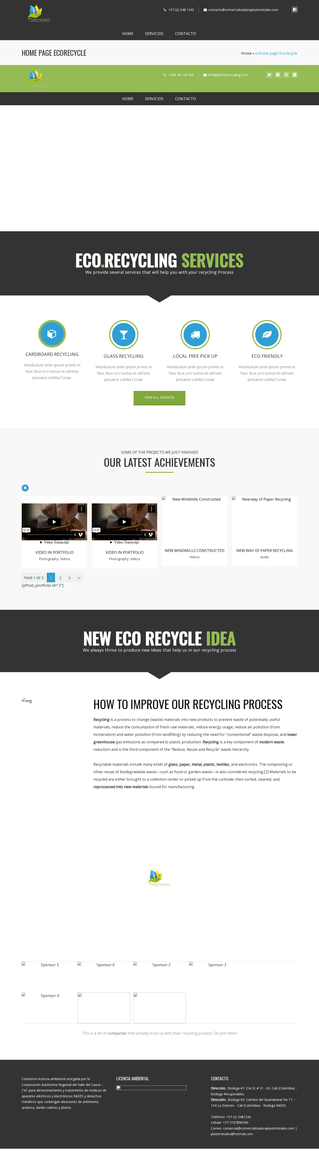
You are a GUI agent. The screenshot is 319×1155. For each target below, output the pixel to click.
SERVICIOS (154, 33)
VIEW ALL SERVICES (159, 397)
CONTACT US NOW (159, 901)
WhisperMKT (184, 1151)
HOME (127, 33)
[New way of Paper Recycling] (264, 499)
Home (246, 53)
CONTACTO (185, 33)
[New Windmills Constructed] (194, 499)
